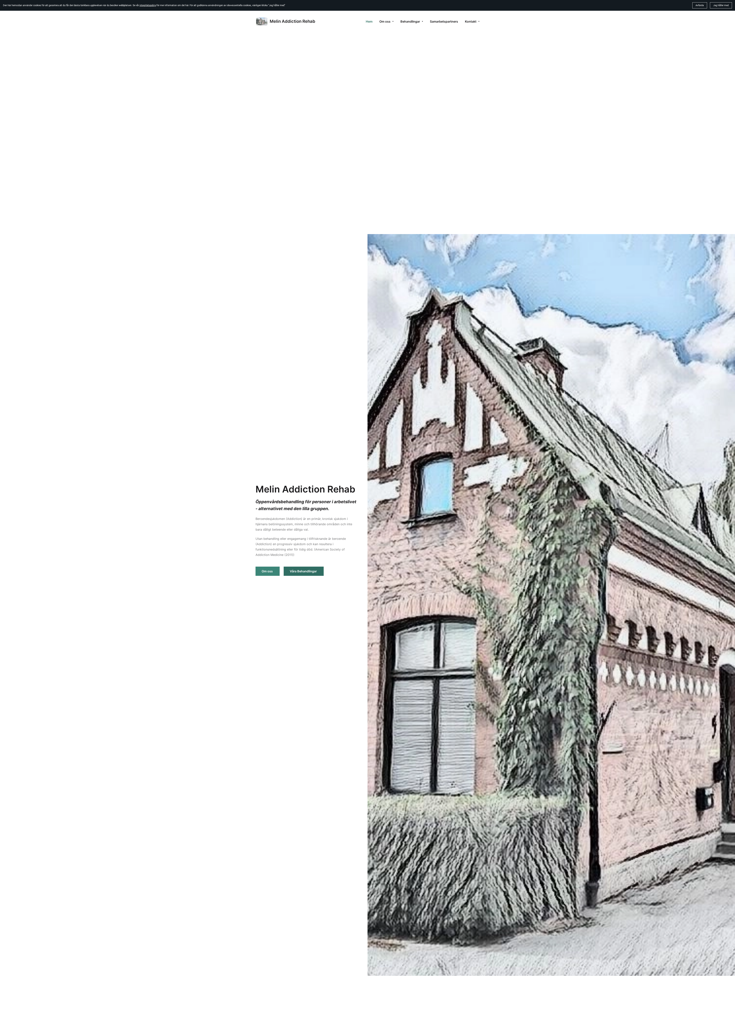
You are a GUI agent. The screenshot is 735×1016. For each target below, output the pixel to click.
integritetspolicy (148, 5)
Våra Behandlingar (304, 571)
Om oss (268, 571)
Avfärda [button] (700, 5)
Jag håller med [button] (721, 5)
